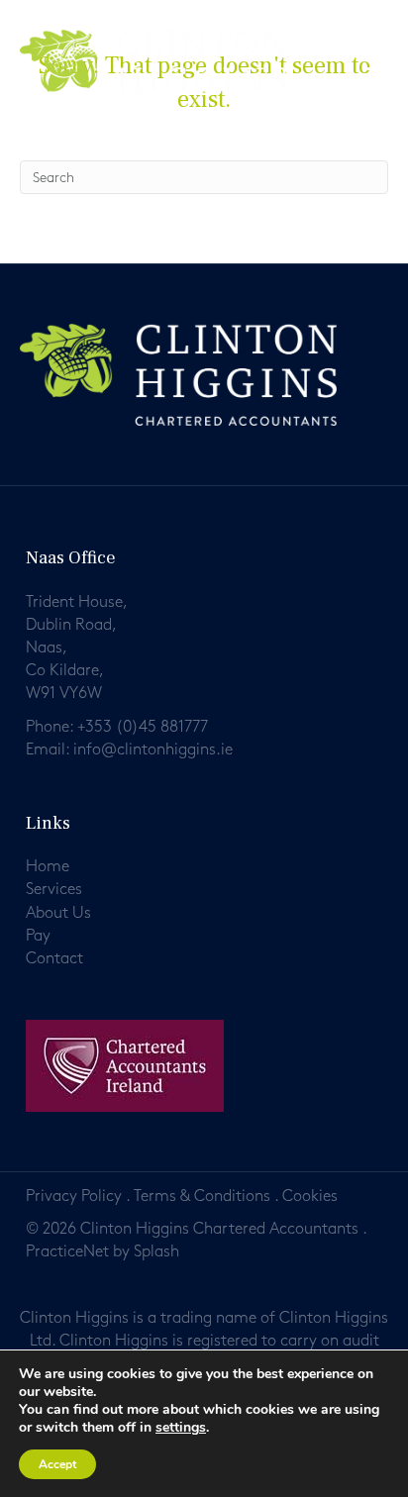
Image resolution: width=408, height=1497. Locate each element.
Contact (54, 958)
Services (54, 889)
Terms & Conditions (202, 1196)
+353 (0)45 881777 (142, 727)
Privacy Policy (74, 1196)
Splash (156, 1252)
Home (47, 866)
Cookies (310, 1196)
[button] (382, 76)
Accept (57, 1464)
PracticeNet (67, 1252)
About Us (58, 913)
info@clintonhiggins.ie (153, 750)
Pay (38, 936)
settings (180, 1428)
